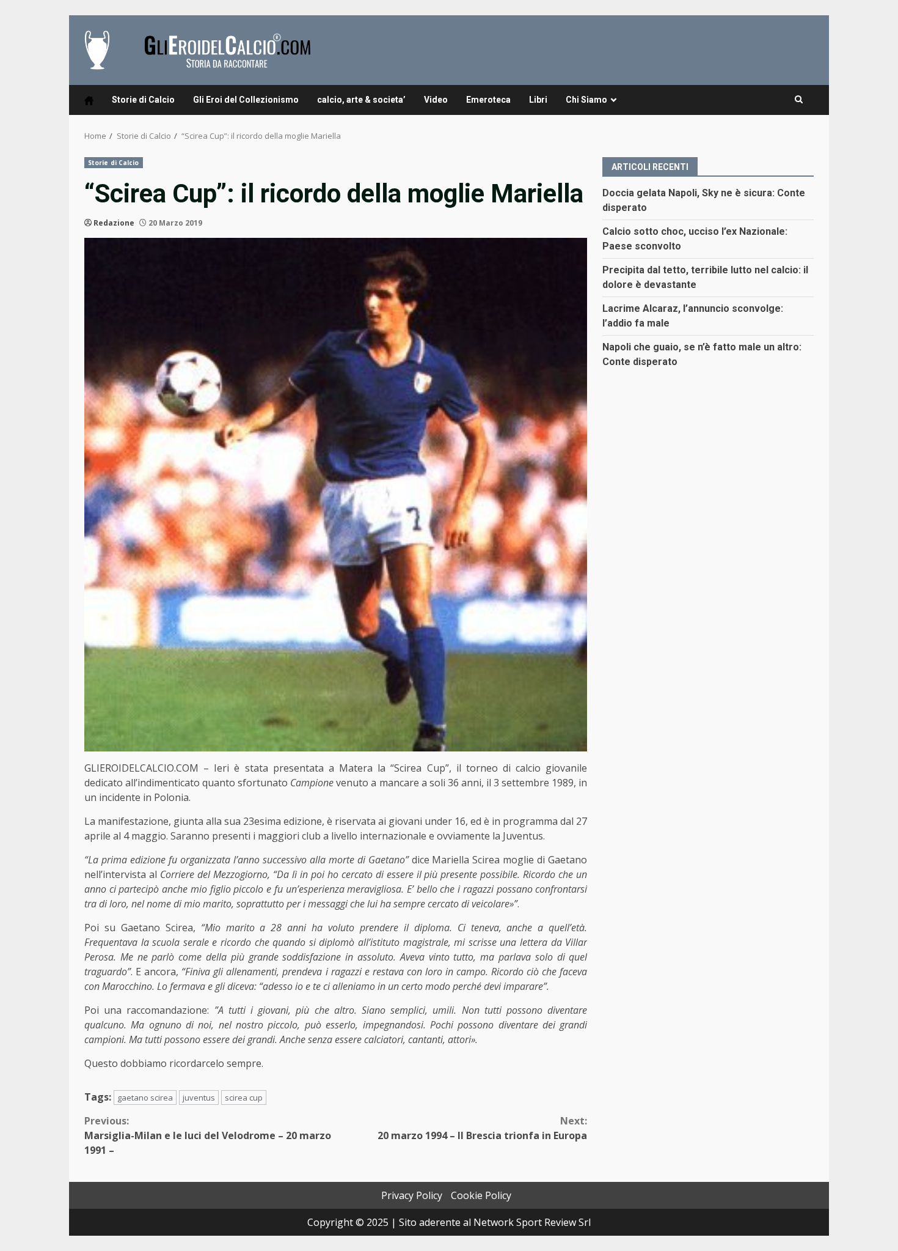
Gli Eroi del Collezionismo (246, 100)
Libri (538, 100)
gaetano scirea (145, 1097)
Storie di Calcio (143, 100)
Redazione (113, 223)
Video (436, 100)
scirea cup (244, 1097)
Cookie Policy (481, 1195)
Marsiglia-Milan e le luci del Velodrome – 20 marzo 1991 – (207, 1135)
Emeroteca (488, 100)
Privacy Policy (411, 1195)
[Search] (799, 99)
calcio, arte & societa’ (361, 100)
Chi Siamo (586, 100)
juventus (199, 1097)
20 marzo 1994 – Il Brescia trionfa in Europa (482, 1128)
